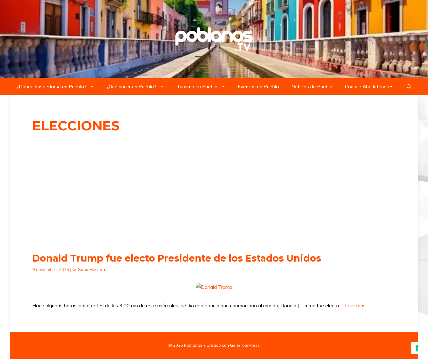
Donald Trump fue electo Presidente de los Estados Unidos (176, 258)
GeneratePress (245, 345)
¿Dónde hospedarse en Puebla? (51, 87)
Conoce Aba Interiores (369, 87)
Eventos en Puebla (258, 87)
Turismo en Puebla (197, 87)
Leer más (355, 305)
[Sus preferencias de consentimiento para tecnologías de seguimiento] (417, 348)
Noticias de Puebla (311, 87)
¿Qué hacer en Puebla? (131, 87)
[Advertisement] (214, 193)
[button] (409, 86)
